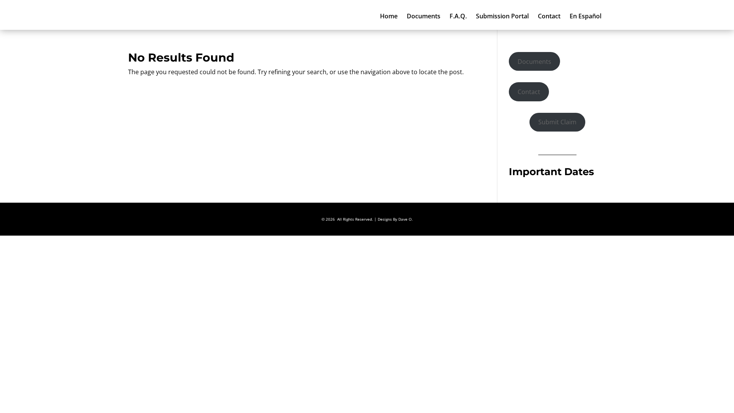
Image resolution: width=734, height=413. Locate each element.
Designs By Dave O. (395, 219)
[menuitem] (388, 16)
